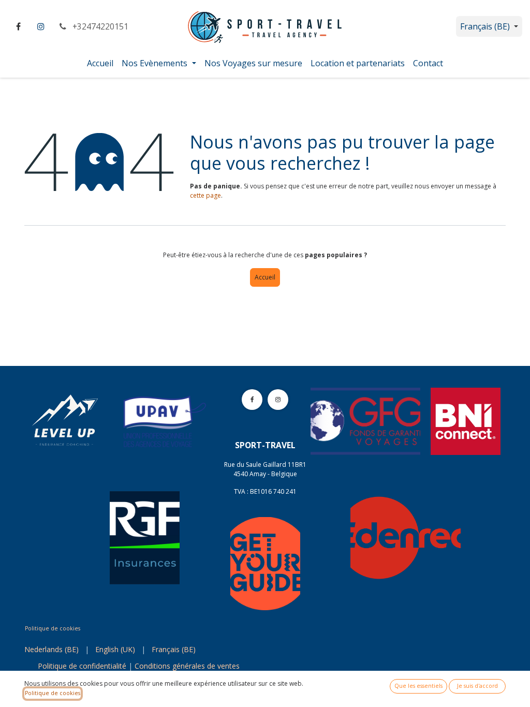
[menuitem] (100, 63)
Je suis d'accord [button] (477, 685)
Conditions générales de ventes (187, 666)
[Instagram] (41, 26)
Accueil (265, 277)
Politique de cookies (52, 628)
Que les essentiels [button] (418, 685)
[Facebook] (18, 26)
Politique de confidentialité (82, 666)
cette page (205, 195)
